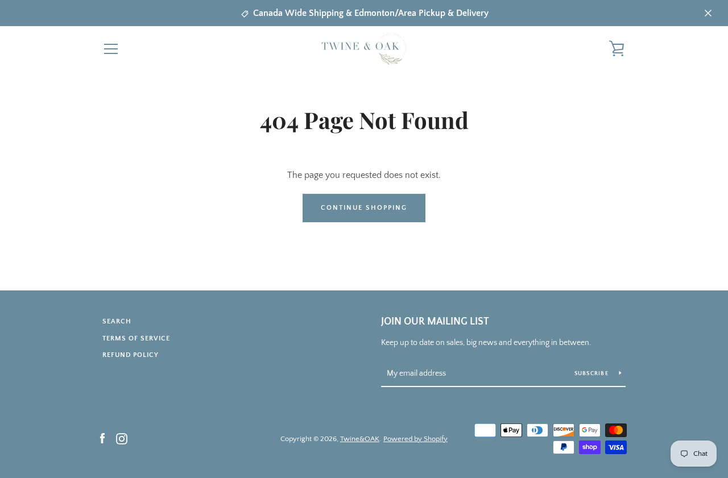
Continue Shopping (364, 207)
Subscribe (592, 374)
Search (116, 321)
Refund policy (130, 355)
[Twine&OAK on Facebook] (102, 438)
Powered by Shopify (415, 439)
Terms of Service (136, 338)
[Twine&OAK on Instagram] (121, 438)
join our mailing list (435, 321)
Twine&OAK (359, 439)
